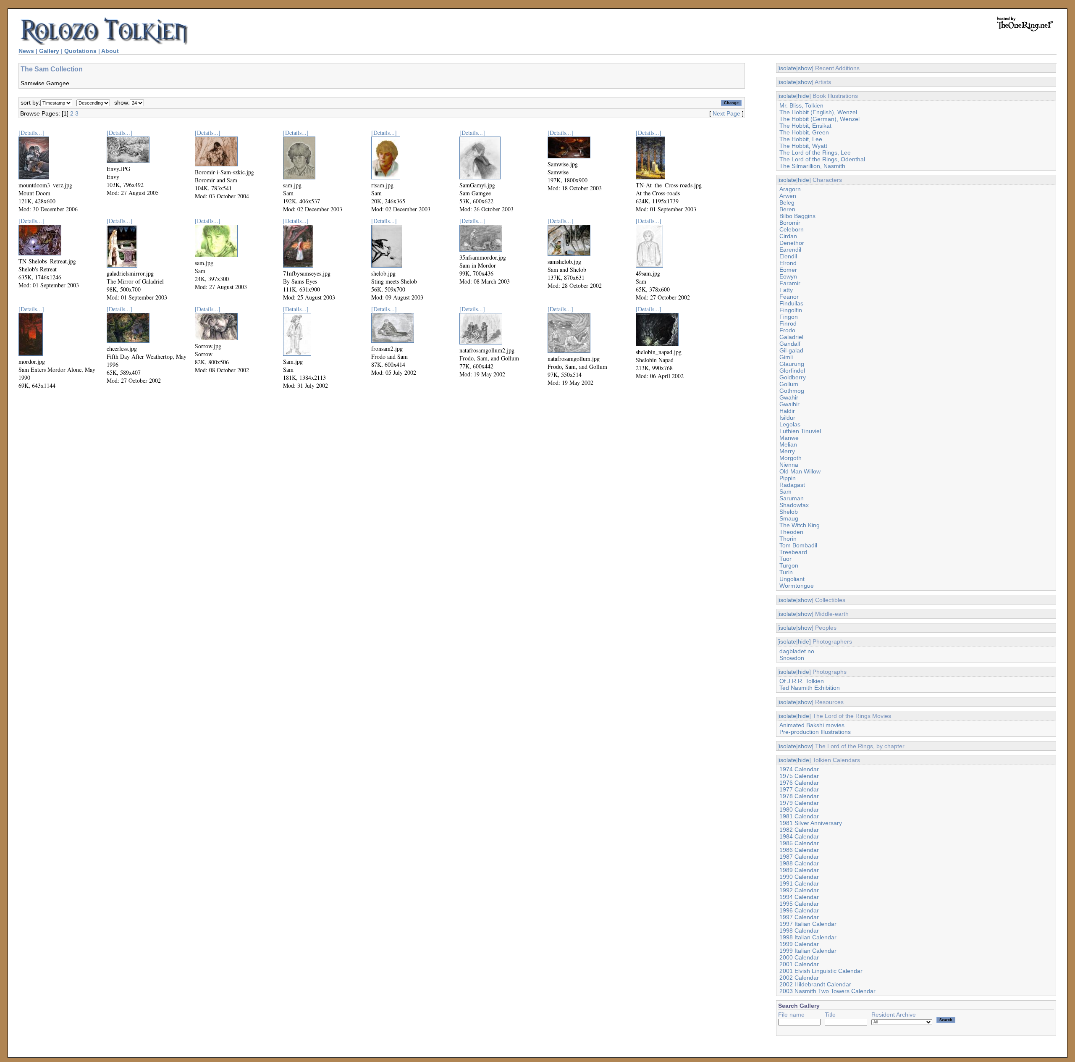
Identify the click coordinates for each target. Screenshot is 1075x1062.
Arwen (787, 195)
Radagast (792, 484)
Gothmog (791, 390)
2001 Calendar (799, 964)
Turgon (788, 565)
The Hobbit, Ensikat (805, 125)
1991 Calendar (799, 883)
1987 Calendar (799, 856)
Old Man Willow (800, 471)
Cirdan (788, 236)
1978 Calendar (799, 796)
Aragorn (790, 189)
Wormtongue (796, 585)
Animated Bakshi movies (811, 725)
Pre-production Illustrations (815, 731)
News (26, 50)
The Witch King (799, 525)
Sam (785, 491)
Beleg (786, 202)
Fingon (788, 316)
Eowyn (788, 276)
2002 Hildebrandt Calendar (815, 984)
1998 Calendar (799, 930)
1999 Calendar (799, 944)
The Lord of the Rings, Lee (815, 152)
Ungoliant (792, 579)
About (110, 50)
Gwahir (788, 397)
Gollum (788, 384)
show (805, 68)
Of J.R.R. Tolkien (801, 681)
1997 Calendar (799, 917)
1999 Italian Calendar (807, 950)
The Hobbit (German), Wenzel (819, 119)
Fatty (786, 290)
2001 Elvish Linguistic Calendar (821, 970)
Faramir (789, 283)
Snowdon (791, 658)
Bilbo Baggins (797, 216)
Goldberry (792, 377)
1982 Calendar (799, 829)
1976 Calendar (799, 782)
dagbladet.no (796, 651)
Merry (787, 451)
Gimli (786, 357)
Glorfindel (792, 370)
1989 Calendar (799, 870)
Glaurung (791, 363)
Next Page (726, 113)
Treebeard (793, 552)
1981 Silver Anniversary (810, 823)
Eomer (788, 269)
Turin (786, 572)
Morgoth (790, 458)
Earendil (790, 249)
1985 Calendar (799, 843)
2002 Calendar (799, 977)
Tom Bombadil (798, 545)
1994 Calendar (799, 897)
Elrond (788, 263)
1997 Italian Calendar (807, 923)
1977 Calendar (799, 789)
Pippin (787, 478)
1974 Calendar (799, 769)
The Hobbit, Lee (800, 139)
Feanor (789, 296)
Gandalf (789, 343)
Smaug (788, 518)
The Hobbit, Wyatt (803, 145)
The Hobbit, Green (804, 132)
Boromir (789, 222)
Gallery (49, 50)
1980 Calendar (799, 809)
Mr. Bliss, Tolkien (801, 105)
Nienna (788, 464)
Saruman (791, 498)
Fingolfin (790, 310)
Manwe (789, 437)
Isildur (787, 417)
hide (803, 95)
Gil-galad (791, 350)
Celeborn (791, 229)
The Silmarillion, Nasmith (812, 166)
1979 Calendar (799, 802)
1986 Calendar (799, 849)
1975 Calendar (799, 776)
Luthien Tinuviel (800, 431)
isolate (787, 68)
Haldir (787, 410)
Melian (788, 444)
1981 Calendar (799, 816)
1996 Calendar (799, 910)
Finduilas (791, 303)
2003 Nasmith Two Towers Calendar (827, 991)
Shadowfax (794, 505)
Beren (787, 209)
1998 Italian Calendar (807, 937)
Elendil (788, 256)
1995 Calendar (799, 903)
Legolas (789, 424)
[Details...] (31, 133)
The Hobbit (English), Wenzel (818, 112)
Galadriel (791, 337)
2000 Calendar (799, 957)
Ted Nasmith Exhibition (809, 687)
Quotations (80, 50)
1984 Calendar (799, 836)
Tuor (785, 558)
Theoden (791, 531)
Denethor (791, 242)
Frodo (787, 330)
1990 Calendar (799, 876)
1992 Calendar (799, 890)
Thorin (788, 538)
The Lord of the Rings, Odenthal (822, 159)
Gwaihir (789, 404)
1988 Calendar (799, 863)
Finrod (788, 323)
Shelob (788, 511)
